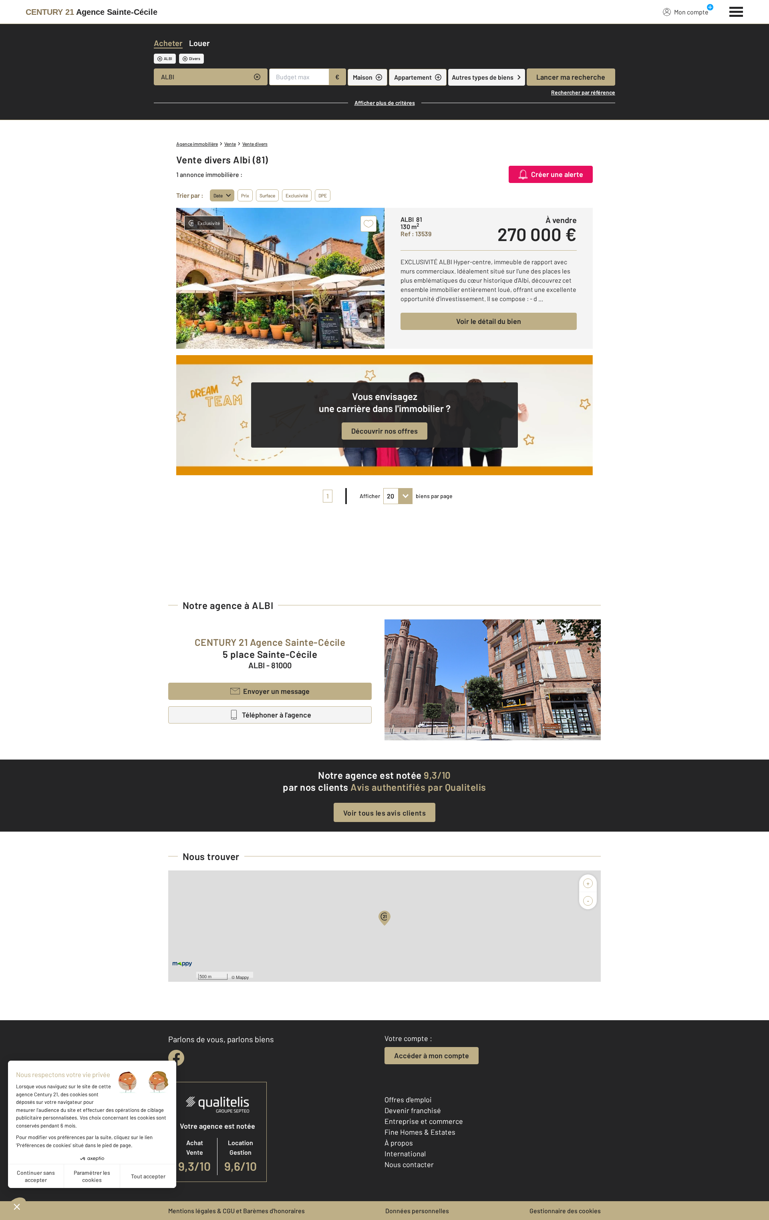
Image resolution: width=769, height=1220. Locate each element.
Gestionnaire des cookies (565, 1210)
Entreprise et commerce (423, 1121)
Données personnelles (417, 1210)
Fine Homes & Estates (419, 1132)
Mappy (242, 977)
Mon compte (691, 12)
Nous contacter (409, 1164)
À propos (398, 1142)
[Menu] (736, 11)
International (405, 1153)
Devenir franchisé (412, 1110)
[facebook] (176, 1058)
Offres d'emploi (408, 1099)
